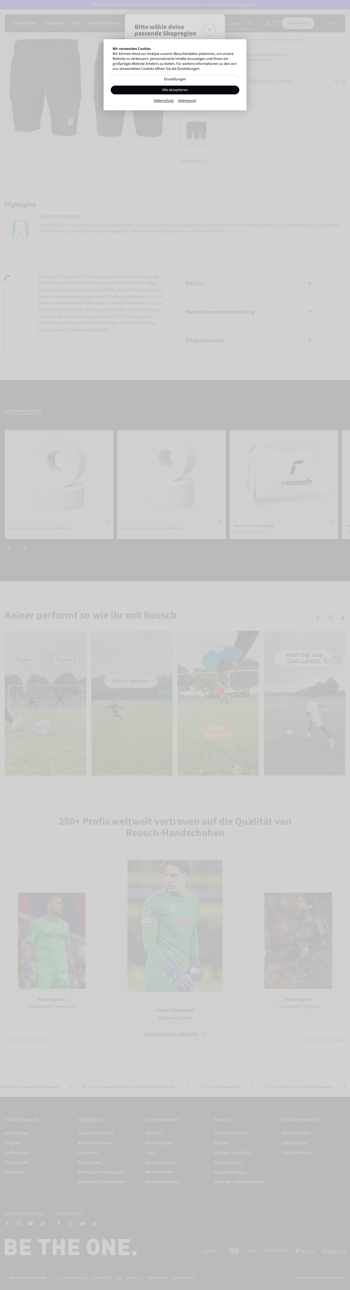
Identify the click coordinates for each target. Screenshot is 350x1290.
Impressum (187, 100)
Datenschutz (164, 100)
